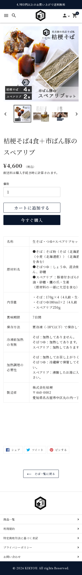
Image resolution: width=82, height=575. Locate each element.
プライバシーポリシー (17, 547)
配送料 (8, 173)
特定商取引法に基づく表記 (20, 538)
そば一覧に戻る (44, 474)
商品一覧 (9, 519)
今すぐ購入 (32, 220)
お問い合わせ (12, 557)
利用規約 (9, 529)
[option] (22, 114)
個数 (6, 184)
